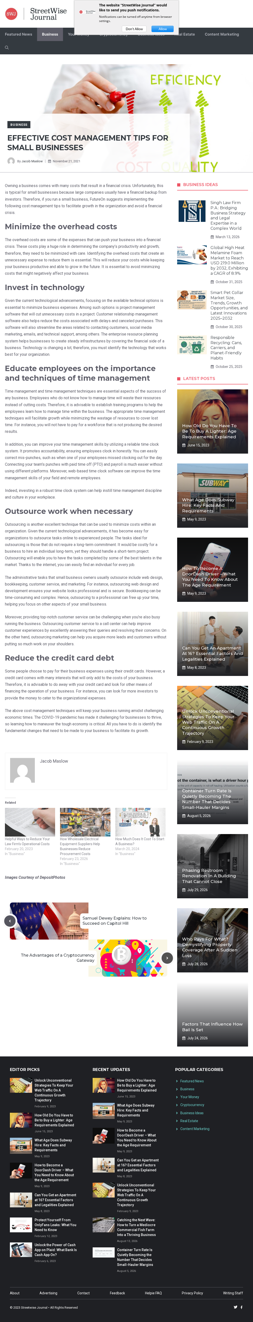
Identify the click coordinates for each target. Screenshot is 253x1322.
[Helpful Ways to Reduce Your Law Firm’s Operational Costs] (30, 822)
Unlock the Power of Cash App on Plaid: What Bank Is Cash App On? (56, 1250)
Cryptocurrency (192, 1105)
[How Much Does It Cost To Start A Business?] (140, 822)
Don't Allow (134, 29)
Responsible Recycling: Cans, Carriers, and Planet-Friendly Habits (226, 347)
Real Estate (184, 34)
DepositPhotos (52, 877)
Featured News (18, 34)
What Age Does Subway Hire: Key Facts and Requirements (208, 505)
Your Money (189, 1097)
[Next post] (167, 958)
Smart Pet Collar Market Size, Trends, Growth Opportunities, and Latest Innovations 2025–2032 (229, 305)
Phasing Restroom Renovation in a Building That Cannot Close (209, 876)
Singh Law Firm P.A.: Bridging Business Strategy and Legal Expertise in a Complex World (228, 215)
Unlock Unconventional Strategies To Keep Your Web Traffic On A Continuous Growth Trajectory (208, 722)
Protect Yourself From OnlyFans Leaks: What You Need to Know (55, 1225)
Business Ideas (192, 1113)
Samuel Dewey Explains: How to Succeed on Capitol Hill (115, 921)
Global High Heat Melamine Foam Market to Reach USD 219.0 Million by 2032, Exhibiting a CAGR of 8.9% (229, 260)
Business (50, 34)
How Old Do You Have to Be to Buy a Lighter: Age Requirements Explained (209, 431)
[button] (7, 47)
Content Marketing (222, 34)
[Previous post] (9, 921)
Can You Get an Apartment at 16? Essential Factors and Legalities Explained (212, 653)
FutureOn (97, 199)
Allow (163, 29)
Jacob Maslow (32, 161)
